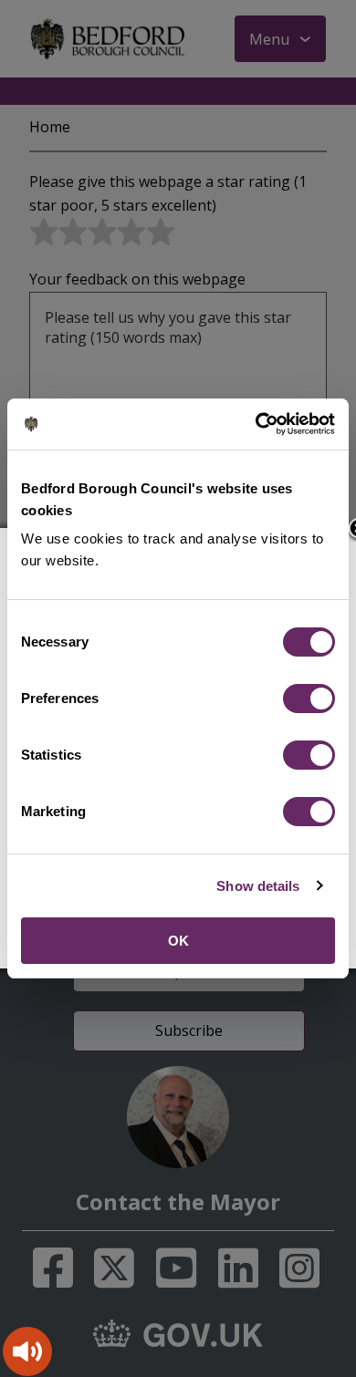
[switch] (309, 698)
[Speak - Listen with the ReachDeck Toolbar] (27, 1351)
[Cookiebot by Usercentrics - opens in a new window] (256, 424)
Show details (257, 886)
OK (178, 940)
